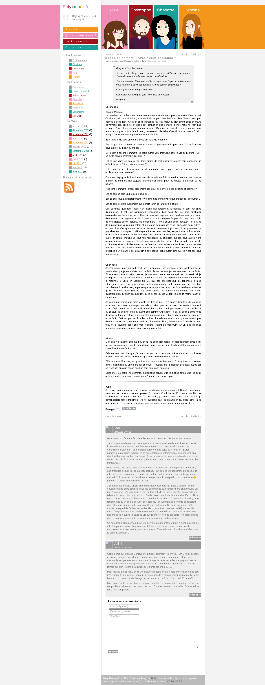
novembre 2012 (80, 134)
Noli (153, 678)
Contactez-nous (77, 47)
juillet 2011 (77, 159)
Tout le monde (79, 60)
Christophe (136, 61)
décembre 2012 (80, 130)
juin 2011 (77, 163)
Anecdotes (78, 87)
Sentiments (78, 111)
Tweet (119, 408)
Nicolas (76, 77)
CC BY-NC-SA (174, 681)
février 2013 (78, 126)
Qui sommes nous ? (81, 35)
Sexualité (77, 116)
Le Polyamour (76, 41)
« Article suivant (113, 54)
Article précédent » (191, 54)
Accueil (71, 29)
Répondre (195, 537)
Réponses (161, 61)
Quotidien (77, 99)
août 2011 (77, 155)
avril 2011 (77, 171)
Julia (74, 72)
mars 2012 (77, 138)
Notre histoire (79, 95)
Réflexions (151, 61)
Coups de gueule (81, 91)
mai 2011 (77, 167)
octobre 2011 (79, 146)
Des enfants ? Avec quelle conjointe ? (145, 57)
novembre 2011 (80, 142)
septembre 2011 (80, 151)
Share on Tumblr (129, 408)
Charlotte (77, 64)
